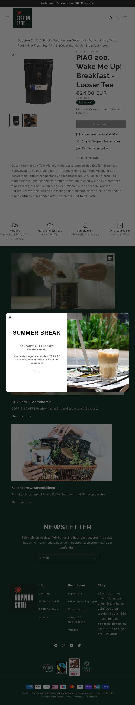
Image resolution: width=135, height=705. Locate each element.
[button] (10, 317)
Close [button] (37, 371)
